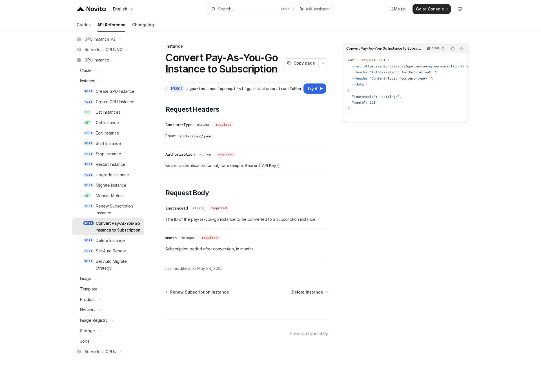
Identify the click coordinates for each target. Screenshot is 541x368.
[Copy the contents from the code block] (452, 48)
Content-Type (178, 124)
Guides (84, 24)
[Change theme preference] (459, 9)
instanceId (176, 208)
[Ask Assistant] (461, 48)
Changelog (143, 24)
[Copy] (296, 88)
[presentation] (112, 200)
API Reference (111, 24)
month (171, 237)
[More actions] (323, 63)
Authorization (180, 154)
